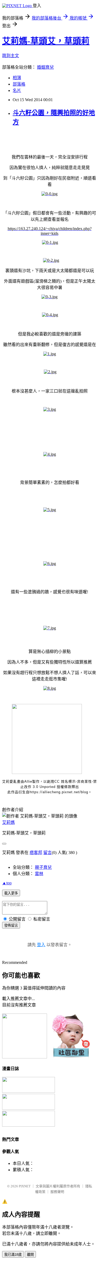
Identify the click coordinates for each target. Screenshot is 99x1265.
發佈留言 (11, 925)
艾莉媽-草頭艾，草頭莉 (45, 41)
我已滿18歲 (13, 1255)
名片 (17, 90)
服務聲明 (57, 1192)
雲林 (39, 873)
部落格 (19, 84)
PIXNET (25, 1186)
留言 (47, 852)
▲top (7, 883)
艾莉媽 (8, 822)
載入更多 (11, 893)
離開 (30, 1255)
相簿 (17, 78)
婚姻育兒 (45, 67)
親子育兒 (43, 867)
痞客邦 (36, 852)
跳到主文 (10, 55)
